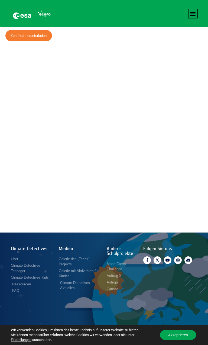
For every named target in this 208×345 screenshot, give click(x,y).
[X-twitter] (157, 260)
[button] (193, 13)
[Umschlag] (188, 260)
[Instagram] (178, 260)
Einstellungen (21, 340)
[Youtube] (167, 260)
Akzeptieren (178, 335)
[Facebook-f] (147, 260)
